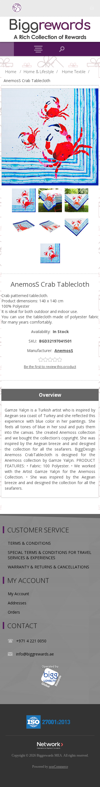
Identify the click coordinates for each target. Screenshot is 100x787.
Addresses (17, 603)
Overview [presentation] (50, 395)
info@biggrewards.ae (35, 654)
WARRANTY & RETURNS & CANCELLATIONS (48, 567)
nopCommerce (58, 767)
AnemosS (63, 350)
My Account (18, 593)
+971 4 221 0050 (31, 641)
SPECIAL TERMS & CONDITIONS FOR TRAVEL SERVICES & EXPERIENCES (49, 555)
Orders (14, 612)
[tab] (49, 395)
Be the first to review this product (50, 366)
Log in (92, 8)
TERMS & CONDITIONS (29, 543)
